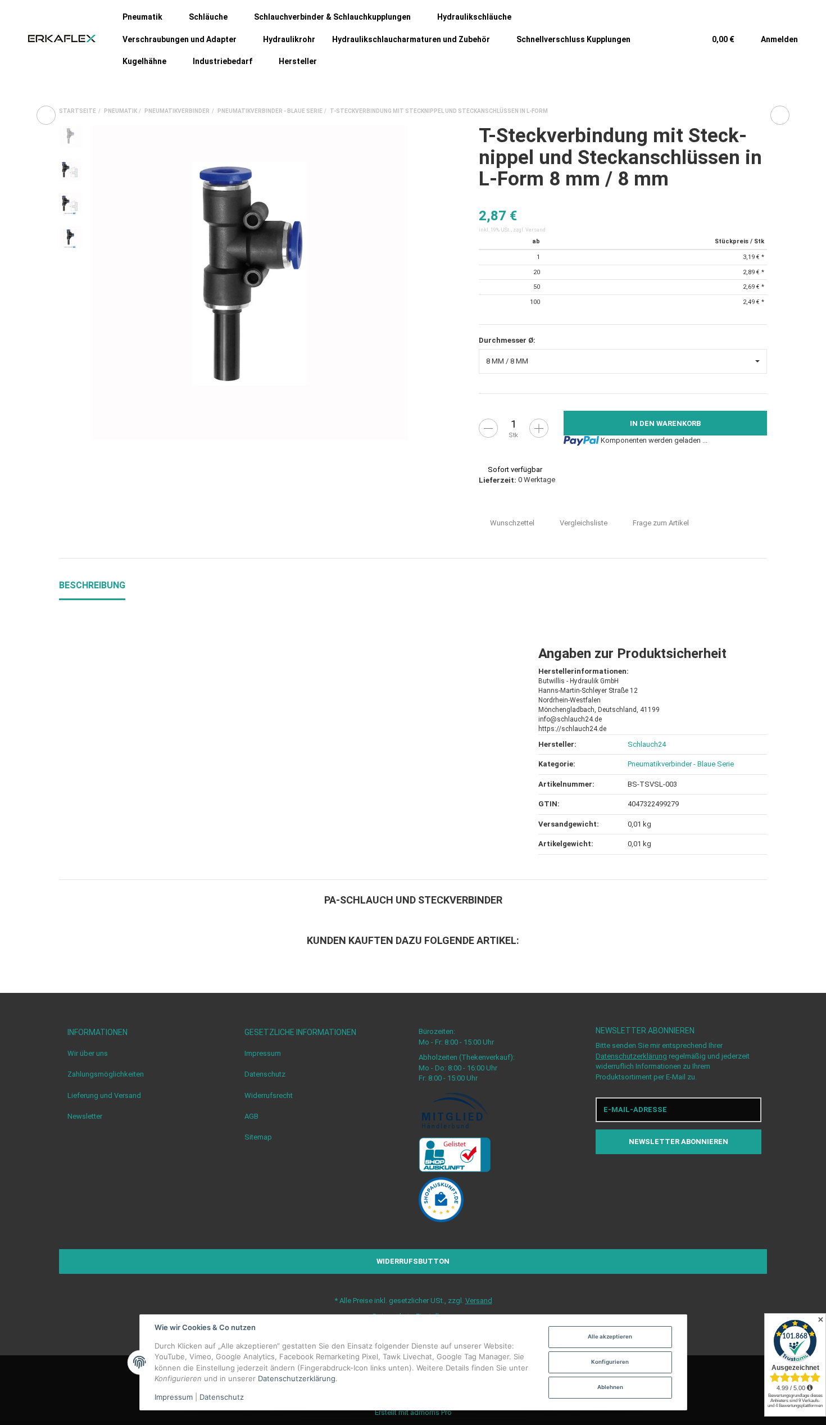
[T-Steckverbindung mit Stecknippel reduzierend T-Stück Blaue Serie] (46, 115)
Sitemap (258, 1137)
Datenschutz (264, 1074)
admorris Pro (431, 1412)
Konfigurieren (610, 1362)
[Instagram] (689, 1177)
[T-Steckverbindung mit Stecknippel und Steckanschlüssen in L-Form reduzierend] (779, 115)
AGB (251, 1116)
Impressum (262, 1053)
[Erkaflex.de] (62, 38)
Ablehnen (610, 1387)
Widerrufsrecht (268, 1095)
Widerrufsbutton (413, 1261)
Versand (535, 230)
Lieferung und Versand (104, 1095)
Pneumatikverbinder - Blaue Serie (681, 764)
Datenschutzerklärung (631, 1056)
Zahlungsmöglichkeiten (105, 1074)
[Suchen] (674, 39)
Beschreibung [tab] (92, 585)
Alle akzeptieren (610, 1336)
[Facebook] (668, 1177)
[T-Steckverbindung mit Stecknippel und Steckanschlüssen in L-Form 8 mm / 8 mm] (250, 282)
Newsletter (84, 1116)
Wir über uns (87, 1053)
